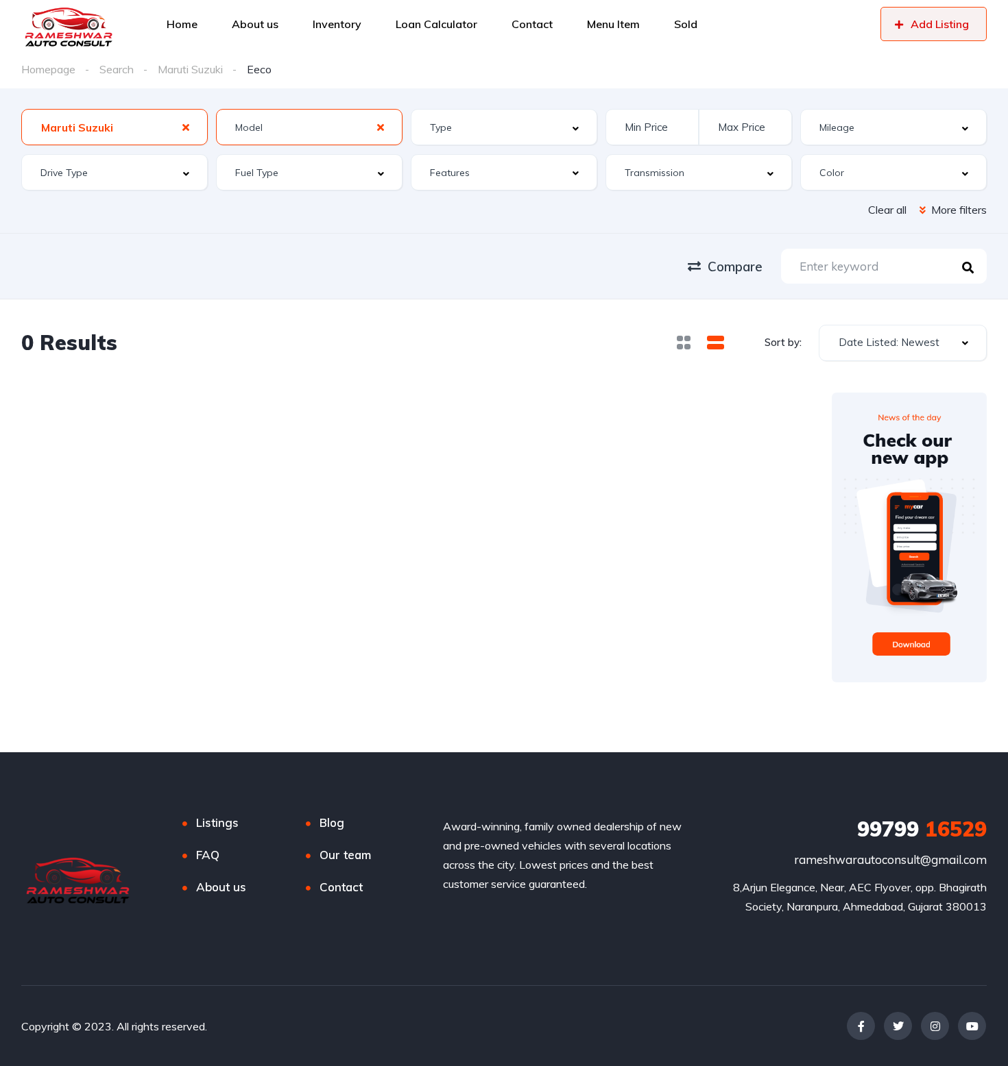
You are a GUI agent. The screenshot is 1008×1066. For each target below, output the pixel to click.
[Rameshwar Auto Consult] (69, 24)
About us (221, 887)
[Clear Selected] (185, 127)
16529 (922, 829)
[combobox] (114, 127)
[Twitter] (898, 1026)
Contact (341, 887)
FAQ (207, 854)
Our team (345, 854)
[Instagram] (935, 1026)
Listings (217, 822)
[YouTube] (972, 1026)
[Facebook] (861, 1026)
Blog (332, 822)
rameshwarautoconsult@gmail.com (890, 859)
